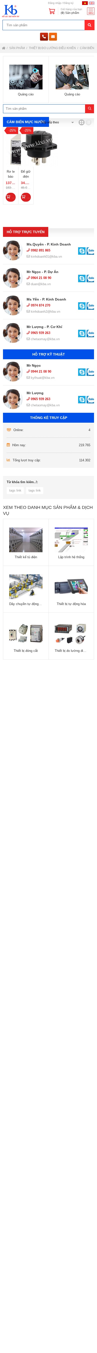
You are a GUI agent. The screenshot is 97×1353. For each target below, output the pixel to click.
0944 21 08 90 (40, 371)
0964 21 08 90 (40, 278)
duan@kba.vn (40, 284)
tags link (15, 490)
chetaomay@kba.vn (45, 339)
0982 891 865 (40, 250)
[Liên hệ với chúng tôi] (82, 251)
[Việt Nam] (85, 3)
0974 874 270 (40, 305)
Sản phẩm (17, 48)
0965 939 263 (40, 333)
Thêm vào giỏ (13, 197)
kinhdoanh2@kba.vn (45, 311)
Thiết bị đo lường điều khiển (53, 48)
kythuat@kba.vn (42, 378)
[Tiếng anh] (92, 3)
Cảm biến (87, 48)
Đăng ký (68, 2)
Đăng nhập (54, 2)
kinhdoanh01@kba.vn (46, 256)
